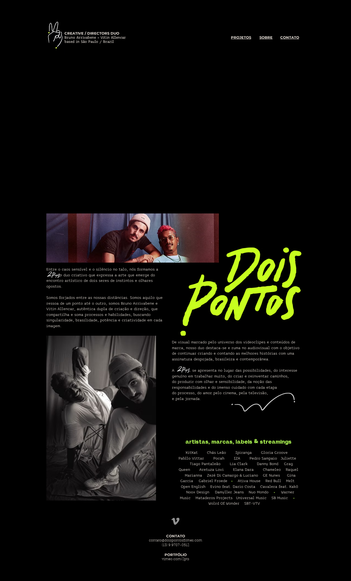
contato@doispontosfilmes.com (175, 540)
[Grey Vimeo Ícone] (175, 521)
